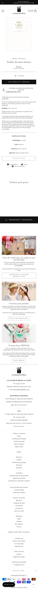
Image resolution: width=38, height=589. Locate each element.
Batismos (19, 500)
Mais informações (19, 318)
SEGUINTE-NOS (18, 570)
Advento (19, 521)
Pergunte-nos (19, 158)
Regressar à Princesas (20, 220)
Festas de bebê (19, 490)
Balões (19, 452)
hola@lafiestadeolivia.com (21, 389)
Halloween (19, 516)
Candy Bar (19, 473)
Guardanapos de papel (19, 438)
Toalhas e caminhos (19, 433)
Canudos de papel (18, 441)
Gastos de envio (19, 551)
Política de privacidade (19, 562)
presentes (19, 467)
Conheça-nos (19, 538)
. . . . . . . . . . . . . (19, 449)
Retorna (19, 554)
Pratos (19, 436)
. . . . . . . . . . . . (19, 529)
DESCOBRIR (19, 360)
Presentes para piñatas (19, 462)
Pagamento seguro (19, 557)
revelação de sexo (19, 503)
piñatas (19, 460)
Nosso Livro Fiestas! (19, 541)
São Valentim (19, 524)
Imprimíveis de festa (19, 478)
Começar (15, 58)
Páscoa (19, 526)
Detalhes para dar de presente (19, 475)
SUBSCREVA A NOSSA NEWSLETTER (19, 275)
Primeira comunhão (19, 498)
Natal (19, 519)
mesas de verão (19, 511)
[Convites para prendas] (19, 291)
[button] (4, 189)
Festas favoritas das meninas (19, 487)
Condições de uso (19, 565)
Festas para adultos (19, 492)
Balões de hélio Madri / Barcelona (19, 532)
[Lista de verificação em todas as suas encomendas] (19, 245)
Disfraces (19, 457)
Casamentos (19, 505)
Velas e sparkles (19, 444)
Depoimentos (19, 546)
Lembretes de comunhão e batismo (19, 481)
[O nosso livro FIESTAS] (19, 333)
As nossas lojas (19, 543)
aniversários (19, 508)
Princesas (22, 58)
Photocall (19, 465)
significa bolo (19, 446)
